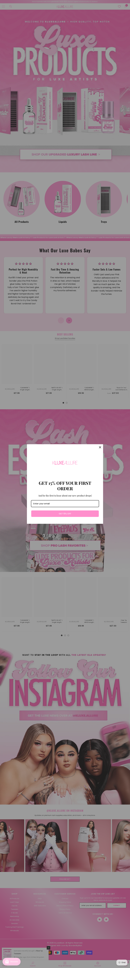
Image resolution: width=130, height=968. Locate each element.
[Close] (100, 447)
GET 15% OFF (65, 513)
